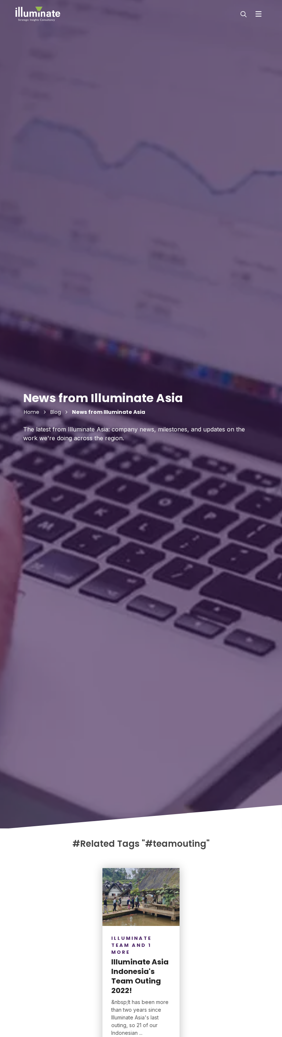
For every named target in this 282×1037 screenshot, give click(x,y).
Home (31, 412)
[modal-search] (242, 14)
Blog (55, 412)
